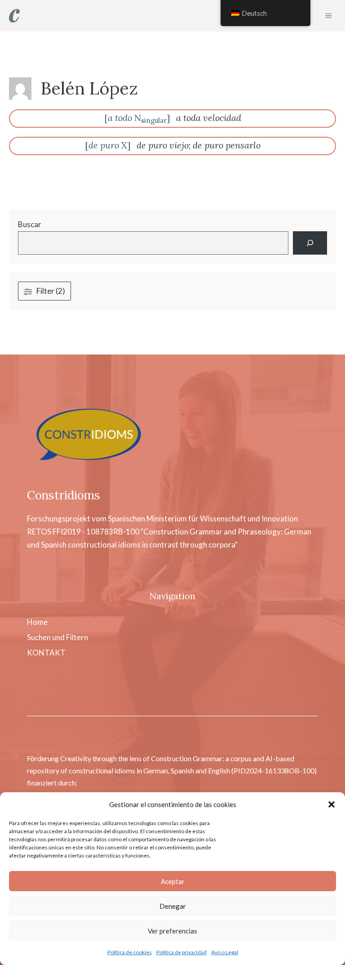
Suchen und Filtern (57, 637)
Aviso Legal (224, 952)
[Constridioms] (14, 15)
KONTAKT (46, 652)
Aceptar (173, 881)
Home (37, 622)
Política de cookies (129, 952)
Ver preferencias (172, 931)
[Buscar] (310, 243)
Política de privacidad (181, 952)
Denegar (172, 906)
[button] (331, 804)
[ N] (137, 117)
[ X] (108, 145)
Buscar (29, 224)
